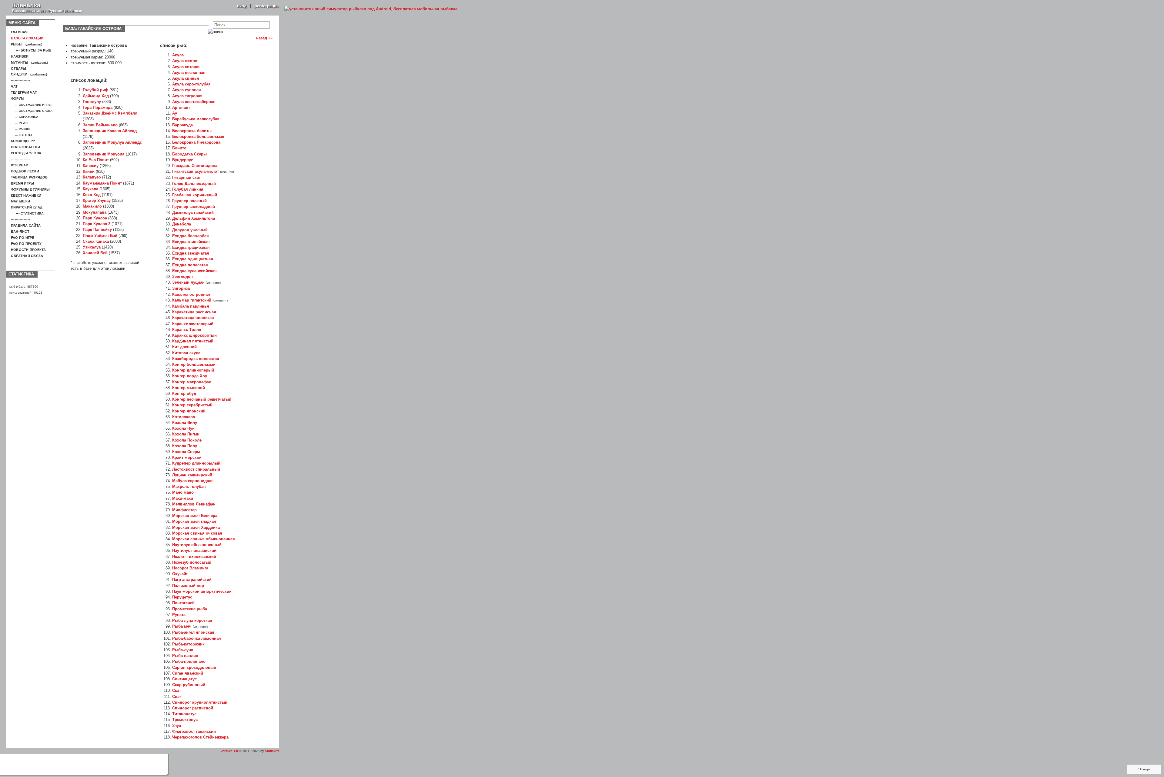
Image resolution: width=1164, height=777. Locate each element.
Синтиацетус (184, 679)
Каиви (89, 171)
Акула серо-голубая (191, 84)
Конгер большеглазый (194, 364)
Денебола (181, 224)
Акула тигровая (187, 96)
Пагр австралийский (192, 579)
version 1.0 (229, 751)
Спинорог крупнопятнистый (199, 702)
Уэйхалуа (92, 247)
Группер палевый (189, 200)
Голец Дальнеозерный (194, 183)
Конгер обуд (184, 393)
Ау (174, 113)
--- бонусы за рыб (31, 50)
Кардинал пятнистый (192, 341)
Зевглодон (182, 276)
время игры (22, 183)
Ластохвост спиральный (196, 469)
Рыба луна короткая (192, 620)
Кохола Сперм (186, 451)
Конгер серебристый (192, 405)
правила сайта (26, 225)
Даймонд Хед (96, 96)
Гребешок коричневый (194, 195)
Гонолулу (92, 101)
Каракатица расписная (194, 312)
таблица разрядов (29, 177)
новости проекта (28, 250)
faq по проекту (26, 243)
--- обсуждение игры (31, 104)
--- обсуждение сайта (31, 110)
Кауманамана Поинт (102, 183)
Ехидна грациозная (191, 247)
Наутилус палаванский (194, 550)
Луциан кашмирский (192, 475)
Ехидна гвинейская (191, 241)
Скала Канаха (96, 241)
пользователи (25, 147)
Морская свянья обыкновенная (203, 539)
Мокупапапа (94, 212)
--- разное (21, 129)
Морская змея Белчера (194, 515)
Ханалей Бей (95, 253)
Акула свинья (185, 78)
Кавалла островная (191, 294)
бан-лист (20, 231)
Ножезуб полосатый (191, 562)
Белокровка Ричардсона (196, 142)
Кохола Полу (184, 446)
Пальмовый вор (188, 585)
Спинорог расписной (192, 708)
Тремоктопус (185, 719)
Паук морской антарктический (202, 591)
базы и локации (27, 38)
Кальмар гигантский (191, 300)
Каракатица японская (193, 317)
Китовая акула (186, 353)
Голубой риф (95, 90)
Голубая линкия (187, 189)
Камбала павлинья (190, 306)
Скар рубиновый (188, 684)
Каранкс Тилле (186, 329)
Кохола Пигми (185, 434)
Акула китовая (186, 67)
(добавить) (33, 44)
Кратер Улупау (97, 200)
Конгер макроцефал (191, 382)
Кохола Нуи (183, 428)
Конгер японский (189, 411)
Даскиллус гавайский (193, 212)
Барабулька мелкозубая (195, 119)
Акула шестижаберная (194, 101)
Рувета (179, 614)
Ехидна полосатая (190, 265)
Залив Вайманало (100, 125)
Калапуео (92, 177)
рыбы (16, 44)
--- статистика (27, 213)
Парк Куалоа (95, 218)
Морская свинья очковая (197, 533)
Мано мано (183, 492)
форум (17, 98)
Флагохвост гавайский (194, 731)
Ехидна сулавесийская (194, 270)
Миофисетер (184, 510)
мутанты (19, 62)
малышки (20, 201)
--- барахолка (24, 116)
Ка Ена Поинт (96, 160)
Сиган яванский (187, 673)
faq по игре (22, 237)
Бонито (179, 148)
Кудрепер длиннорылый (196, 463)
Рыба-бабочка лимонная (196, 638)
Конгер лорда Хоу (189, 376)
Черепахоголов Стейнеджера (200, 737)
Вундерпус (182, 160)
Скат (176, 690)
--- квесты (21, 135)
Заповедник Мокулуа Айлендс (112, 142)
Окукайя (180, 574)
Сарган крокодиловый (194, 667)
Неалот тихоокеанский (194, 556)
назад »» (265, 38)
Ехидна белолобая (190, 236)
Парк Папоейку (97, 229)
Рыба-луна (182, 650)
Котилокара (183, 417)
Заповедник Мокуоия (104, 154)
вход (241, 6)
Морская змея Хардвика (196, 527)
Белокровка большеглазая (198, 136)
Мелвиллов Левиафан (194, 504)
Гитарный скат (186, 177)
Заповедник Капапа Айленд (110, 130)
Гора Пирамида (97, 107)
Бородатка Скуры (189, 154)
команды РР (23, 141)
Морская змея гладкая (194, 521)
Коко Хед (92, 194)
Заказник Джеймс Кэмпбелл (110, 113)
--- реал (19, 123)
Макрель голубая (189, 486)
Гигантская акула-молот (195, 171)
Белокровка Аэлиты (192, 130)
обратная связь (27, 256)
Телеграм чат (24, 92)
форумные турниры (30, 189)
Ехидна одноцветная (192, 259)
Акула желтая (185, 60)
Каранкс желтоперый (192, 324)
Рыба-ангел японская (193, 632)
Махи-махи (182, 498)
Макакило (92, 206)
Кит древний (184, 347)
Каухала (90, 189)
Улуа (176, 725)
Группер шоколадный (193, 206)
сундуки (19, 74)
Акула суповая (186, 90)
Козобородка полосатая (195, 358)
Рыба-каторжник (188, 644)
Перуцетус (182, 597)
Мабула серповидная (193, 481)
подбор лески (25, 171)
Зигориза (181, 288)
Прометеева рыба (189, 609)
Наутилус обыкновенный (197, 544)
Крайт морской (187, 457)
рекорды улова (26, 153)
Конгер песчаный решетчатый (201, 399)
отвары (18, 68)
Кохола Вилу (184, 422)
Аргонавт (181, 107)
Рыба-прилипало (189, 661)
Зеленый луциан (188, 282)
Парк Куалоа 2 (96, 224)
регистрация (267, 6)
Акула (178, 55)
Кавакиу (91, 165)
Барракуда (182, 125)
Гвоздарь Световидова (194, 165)
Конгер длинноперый (193, 370)
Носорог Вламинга (190, 568)
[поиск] (215, 32)
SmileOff (272, 751)
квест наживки (26, 195)
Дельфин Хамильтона (193, 218)
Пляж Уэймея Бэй (100, 235)
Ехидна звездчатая (190, 253)
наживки (20, 56)
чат (14, 86)
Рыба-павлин (185, 655)
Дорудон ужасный (190, 230)
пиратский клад (26, 207)
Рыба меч (182, 626)
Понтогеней (183, 603)
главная (19, 32)
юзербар (19, 165)
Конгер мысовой (188, 387)
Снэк (177, 696)
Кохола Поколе (187, 440)
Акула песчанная (189, 72)
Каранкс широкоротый (194, 335)
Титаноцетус (184, 714)
